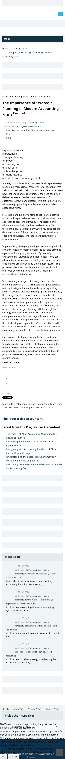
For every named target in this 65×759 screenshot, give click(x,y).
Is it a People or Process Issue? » (36, 407)
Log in (8, 13)
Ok (3, 756)
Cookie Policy (52, 708)
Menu (7, 39)
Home (5, 48)
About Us (18, 708)
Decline (13, 756)
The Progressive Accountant (28, 126)
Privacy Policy (34, 708)
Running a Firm (19, 48)
